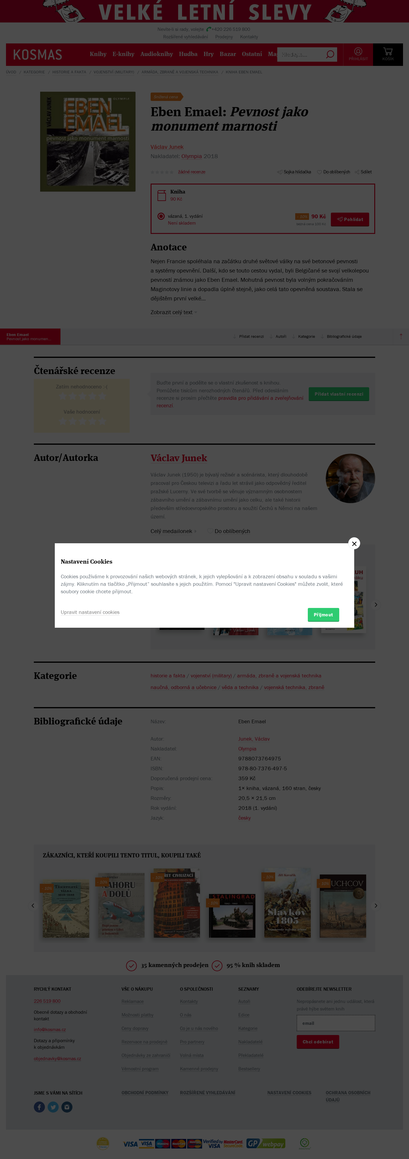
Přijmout (323, 615)
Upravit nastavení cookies (90, 612)
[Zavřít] (354, 543)
